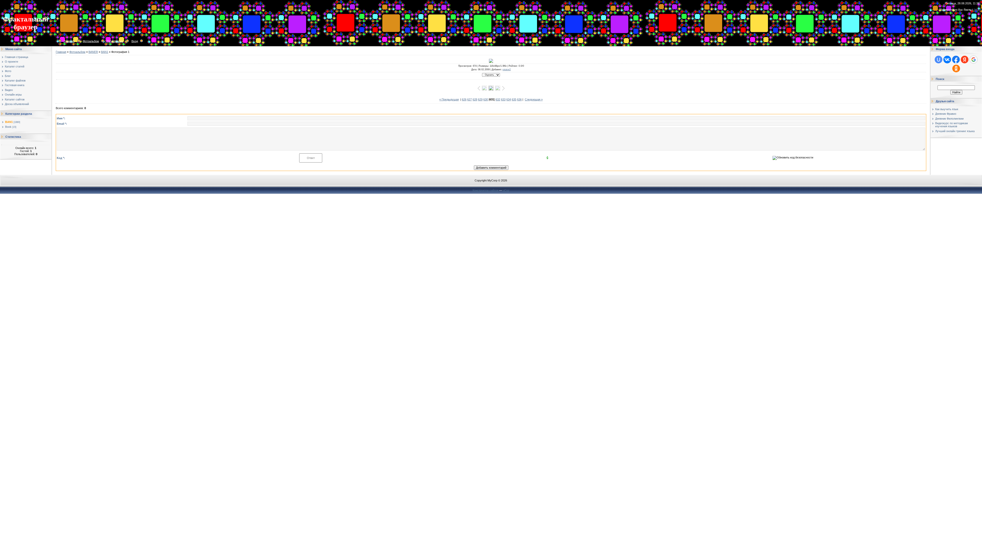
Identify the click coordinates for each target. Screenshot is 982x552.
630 (485, 99)
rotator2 (507, 69)
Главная (69, 41)
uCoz (506, 190)
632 (498, 99)
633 (503, 99)
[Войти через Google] (973, 59)
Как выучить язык (946, 109)
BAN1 (9, 121)
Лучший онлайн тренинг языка (955, 131)
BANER (93, 51)
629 (480, 99)
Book (8, 126)
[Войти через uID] (938, 59)
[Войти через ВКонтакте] (947, 59)
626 (464, 99)
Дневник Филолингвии (949, 118)
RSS (976, 9)
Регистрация (115, 41)
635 (514, 99)
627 (469, 99)
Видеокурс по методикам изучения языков (951, 125)
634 (508, 99)
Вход (134, 41)
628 (475, 99)
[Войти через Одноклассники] (956, 68)
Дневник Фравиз (945, 113)
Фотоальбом (91, 41)
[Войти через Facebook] (956, 59)
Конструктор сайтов (485, 190)
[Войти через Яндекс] (964, 59)
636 (519, 99)
